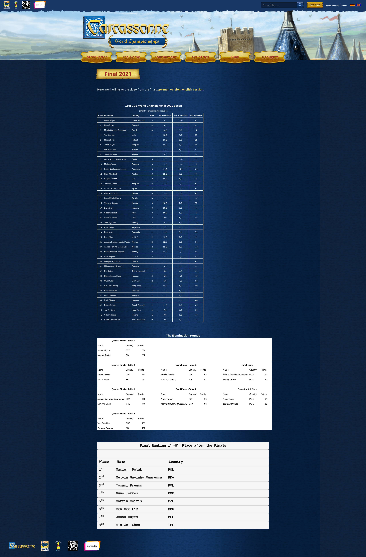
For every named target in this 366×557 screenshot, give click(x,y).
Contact (344, 5)
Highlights (269, 56)
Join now (315, 5)
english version (192, 89)
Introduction (96, 56)
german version (169, 89)
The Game (131, 56)
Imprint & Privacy (332, 5)
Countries (200, 56)
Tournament (166, 56)
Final (235, 56)
